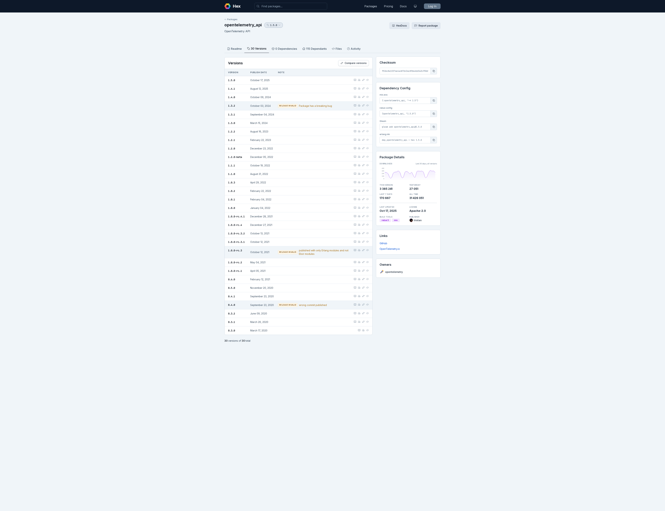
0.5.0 (231, 287)
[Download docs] (359, 80)
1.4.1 (231, 88)
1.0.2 (231, 191)
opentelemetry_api (243, 24)
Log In (432, 6)
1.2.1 (231, 140)
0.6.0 (231, 279)
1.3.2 (231, 105)
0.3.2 (231, 313)
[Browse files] (367, 80)
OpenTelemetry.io (390, 248)
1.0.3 (231, 182)
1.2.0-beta (235, 157)
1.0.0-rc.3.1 (236, 242)
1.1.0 (231, 174)
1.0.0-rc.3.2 (236, 233)
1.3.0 (231, 123)
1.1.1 (231, 165)
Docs (403, 6)
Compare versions (356, 63)
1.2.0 (231, 148)
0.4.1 (231, 296)
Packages (370, 6)
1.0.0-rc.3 (235, 250)
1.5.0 (231, 80)
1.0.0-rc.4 (235, 225)
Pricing (388, 6)
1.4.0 (231, 97)
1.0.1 (231, 199)
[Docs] (355, 80)
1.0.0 (231, 208)
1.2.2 (231, 131)
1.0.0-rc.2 (235, 262)
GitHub (383, 243)
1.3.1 (231, 114)
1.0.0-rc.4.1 (236, 216)
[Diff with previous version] (363, 80)
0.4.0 (231, 304)
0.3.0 (231, 330)
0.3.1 (231, 322)
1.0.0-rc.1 (235, 270)
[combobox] (290, 6)
